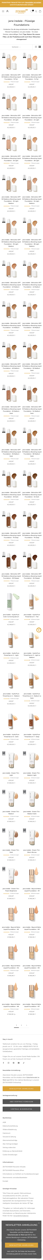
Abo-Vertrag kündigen (10, 1144)
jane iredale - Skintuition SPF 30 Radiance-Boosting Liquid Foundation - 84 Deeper (31, 576)
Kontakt (5, 1181)
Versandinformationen (20, 1216)
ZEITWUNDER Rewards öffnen (13, 1170)
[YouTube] (18, 1062)
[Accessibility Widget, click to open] (38, 630)
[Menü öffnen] (3, 11)
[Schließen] (39, 1223)
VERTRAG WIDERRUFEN (21, 1109)
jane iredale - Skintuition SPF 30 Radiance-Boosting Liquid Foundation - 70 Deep (11, 535)
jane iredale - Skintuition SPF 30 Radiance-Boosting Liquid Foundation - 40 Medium (11, 285)
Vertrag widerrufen (9, 1147)
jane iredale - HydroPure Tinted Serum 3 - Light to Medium (32, 655)
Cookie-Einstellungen (10, 1155)
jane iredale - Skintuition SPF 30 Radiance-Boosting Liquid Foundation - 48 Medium (11, 366)
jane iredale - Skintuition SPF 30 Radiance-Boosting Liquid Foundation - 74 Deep (31, 535)
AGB (4, 1122)
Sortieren (15, 47)
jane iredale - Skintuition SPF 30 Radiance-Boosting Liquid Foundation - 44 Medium (11, 325)
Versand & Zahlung (9, 1137)
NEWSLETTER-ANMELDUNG (21, 1245)
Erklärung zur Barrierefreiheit (12, 1151)
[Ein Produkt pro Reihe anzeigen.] (36, 47)
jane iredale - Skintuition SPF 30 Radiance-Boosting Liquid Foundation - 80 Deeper (11, 576)
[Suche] (36, 11)
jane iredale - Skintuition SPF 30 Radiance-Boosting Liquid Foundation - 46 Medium (31, 325)
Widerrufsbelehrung (10, 1129)
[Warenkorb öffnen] (40, 11)
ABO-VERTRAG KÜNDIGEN (21, 1101)
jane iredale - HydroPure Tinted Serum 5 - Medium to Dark (32, 696)
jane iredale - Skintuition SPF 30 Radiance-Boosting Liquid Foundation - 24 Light (31, 118)
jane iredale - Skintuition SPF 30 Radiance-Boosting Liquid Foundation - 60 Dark (11, 495)
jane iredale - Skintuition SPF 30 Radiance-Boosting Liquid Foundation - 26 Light (11, 158)
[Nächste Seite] (26, 1025)
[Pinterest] (13, 1062)
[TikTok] (23, 1062)
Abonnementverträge (10, 1140)
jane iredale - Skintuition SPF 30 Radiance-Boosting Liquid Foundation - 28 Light (31, 158)
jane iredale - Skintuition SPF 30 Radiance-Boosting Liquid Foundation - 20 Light (11, 118)
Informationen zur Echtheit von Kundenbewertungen (21, 1174)
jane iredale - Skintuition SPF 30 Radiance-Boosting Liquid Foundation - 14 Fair (31, 77)
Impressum (6, 1133)
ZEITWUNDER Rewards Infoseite (14, 1167)
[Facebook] (3, 1062)
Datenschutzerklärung (10, 1126)
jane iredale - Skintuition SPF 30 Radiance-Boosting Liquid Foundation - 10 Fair (11, 77)
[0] (32, 11)
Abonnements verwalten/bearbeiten (15, 1178)
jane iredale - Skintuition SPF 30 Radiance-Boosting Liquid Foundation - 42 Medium (31, 285)
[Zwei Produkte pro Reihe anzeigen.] (40, 47)
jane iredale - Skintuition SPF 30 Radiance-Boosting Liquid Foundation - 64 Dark (31, 495)
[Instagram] (8, 1062)
